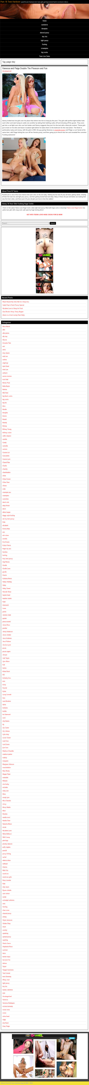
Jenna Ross (6, 625)
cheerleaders (6, 472)
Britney (4, 426)
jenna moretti (6, 621)
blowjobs (45, 29)
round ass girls (7, 877)
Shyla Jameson (7, 920)
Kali (3, 665)
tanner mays (6, 956)
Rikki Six (5, 870)
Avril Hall (5, 379)
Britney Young (6, 429)
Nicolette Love (7, 830)
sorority (4, 930)
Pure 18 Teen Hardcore (10, 1)
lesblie (4, 711)
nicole (4, 827)
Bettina (4, 389)
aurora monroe (7, 376)
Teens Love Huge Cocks (74, 208)
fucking (44, 44)
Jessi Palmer (6, 641)
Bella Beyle (6, 386)
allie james (5, 333)
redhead (4, 864)
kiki (3, 674)
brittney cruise (6, 432)
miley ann (5, 791)
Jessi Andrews (7, 638)
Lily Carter (5, 728)
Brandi (4, 419)
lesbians (5, 708)
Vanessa (5, 1000)
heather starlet (7, 598)
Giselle (4, 565)
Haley (4, 585)
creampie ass (6, 492)
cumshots (44, 25)
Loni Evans (6, 744)
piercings (5, 840)
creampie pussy (59, 130)
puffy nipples (6, 847)
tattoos (4, 963)
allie (3, 330)
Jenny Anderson (7, 631)
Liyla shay (5, 734)
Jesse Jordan (6, 635)
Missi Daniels (6, 801)
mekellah (5, 777)
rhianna (4, 867)
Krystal (4, 688)
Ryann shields (6, 890)
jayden (4, 618)
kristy (4, 684)
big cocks (44, 52)
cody (4, 489)
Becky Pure (6, 383)
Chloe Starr (6, 482)
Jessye (4, 655)
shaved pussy (44, 33)
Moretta (4, 814)
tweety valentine (7, 990)
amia (4, 349)
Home (45, 21)
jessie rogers (6, 651)
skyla (4, 927)
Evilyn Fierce (6, 545)
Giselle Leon (6, 568)
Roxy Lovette (6, 880)
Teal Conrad (6, 973)
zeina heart (5, 1016)
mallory (4, 757)
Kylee (4, 691)
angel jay (5, 363)
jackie (4, 612)
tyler (3, 993)
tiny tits (44, 37)
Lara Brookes (6, 701)
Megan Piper (6, 774)
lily (3, 724)
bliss (3, 406)
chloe (4, 475)
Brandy (4, 422)
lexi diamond (6, 714)
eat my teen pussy (8, 519)
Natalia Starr (6, 820)
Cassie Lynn (6, 459)
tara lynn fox (6, 960)
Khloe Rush (6, 671)
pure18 (4, 850)
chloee (4, 485)
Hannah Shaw (6, 592)
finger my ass (6, 548)
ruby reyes (5, 887)
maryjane (5, 761)
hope (4, 602)
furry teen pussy (7, 558)
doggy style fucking (8, 515)
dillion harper (6, 512)
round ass (5, 873)
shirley (4, 917)
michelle (5, 787)
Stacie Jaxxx (6, 943)
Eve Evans (5, 542)
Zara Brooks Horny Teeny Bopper (12, 312)
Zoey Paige (6, 1026)
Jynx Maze (5, 661)
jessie (4, 648)
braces (4, 416)
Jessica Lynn (6, 645)
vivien (4, 1013)
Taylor (4, 966)
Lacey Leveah (6, 694)
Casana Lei (6, 452)
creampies (44, 48)
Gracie (4, 575)
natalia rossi (6, 817)
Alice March (6, 326)
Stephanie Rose (7, 946)
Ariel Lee (5, 369)
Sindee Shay (6, 923)
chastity (4, 469)
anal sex (5, 356)
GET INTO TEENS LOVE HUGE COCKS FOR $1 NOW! (44, 214)
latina (4, 704)
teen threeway (6, 976)
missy (4, 804)
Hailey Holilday (7, 582)
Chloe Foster (6, 479)
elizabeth (5, 525)
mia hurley (5, 784)
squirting (5, 940)
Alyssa (4, 340)
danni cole (5, 502)
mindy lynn (5, 797)
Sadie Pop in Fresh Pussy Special (13, 305)
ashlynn (4, 373)
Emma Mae (6, 529)
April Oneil (5, 366)
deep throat (6, 505)
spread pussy (6, 937)
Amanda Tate (6, 343)
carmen (4, 449)
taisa (4, 953)
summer (5, 950)
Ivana (4, 608)
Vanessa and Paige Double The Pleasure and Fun (24, 68)
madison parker (7, 754)
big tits (4, 403)
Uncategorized (6, 71)
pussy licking (6, 854)
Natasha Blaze (7, 824)
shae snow (5, 910)
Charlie (4, 466)
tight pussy (44, 40)
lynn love (5, 747)
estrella (4, 539)
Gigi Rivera (5, 562)
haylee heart (6, 595)
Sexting (4, 907)
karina (4, 668)
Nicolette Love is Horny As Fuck (12, 308)
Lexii (3, 718)
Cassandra (5, 456)
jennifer (4, 628)
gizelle (4, 572)
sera (3, 903)
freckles (4, 552)
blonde (4, 409)
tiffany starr (6, 980)
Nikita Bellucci (7, 834)
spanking (5, 933)
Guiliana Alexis (7, 578)
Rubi (3, 883)
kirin (3, 681)
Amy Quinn (6, 353)
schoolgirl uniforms (8, 900)
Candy (4, 442)
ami (3, 346)
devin (4, 509)
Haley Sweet (6, 588)
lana (3, 698)
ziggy (4, 1019)
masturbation (6, 767)
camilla (4, 439)
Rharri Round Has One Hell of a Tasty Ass (15, 302)
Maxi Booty (6, 771)
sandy (4, 897)
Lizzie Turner (6, 738)
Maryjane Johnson (8, 764)
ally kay (4, 336)
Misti (4, 811)
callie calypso (6, 436)
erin (3, 532)
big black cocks (7, 396)
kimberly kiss (6, 678)
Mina (4, 794)
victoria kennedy (7, 1006)
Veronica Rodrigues (8, 1003)
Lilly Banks (5, 721)
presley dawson (7, 844)
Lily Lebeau (6, 731)
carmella (5, 446)
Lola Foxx (5, 741)
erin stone (5, 535)
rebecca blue (6, 860)
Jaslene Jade (6, 615)
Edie (3, 522)
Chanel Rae (6, 462)
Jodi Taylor (5, 658)
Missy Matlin (6, 807)
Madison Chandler (8, 751)
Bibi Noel (5, 393)
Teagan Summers (8, 970)
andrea (4, 359)
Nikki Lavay (6, 837)
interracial (5, 605)
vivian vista (6, 1010)
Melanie (4, 781)
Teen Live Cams (44, 56)
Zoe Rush (5, 1023)
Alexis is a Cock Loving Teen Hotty (13, 315)
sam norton (6, 893)
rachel (4, 857)
